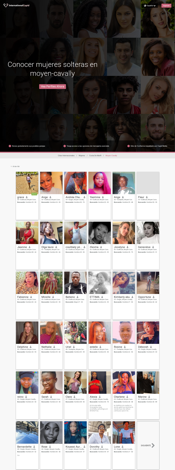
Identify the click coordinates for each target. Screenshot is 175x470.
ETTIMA (95, 296)
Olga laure (47, 247)
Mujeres (82, 155)
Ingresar (166, 6)
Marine (142, 396)
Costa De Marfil (95, 155)
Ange (44, 197)
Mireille (45, 296)
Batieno (70, 296)
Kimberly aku (122, 296)
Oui (18, 455)
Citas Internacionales (66, 155)
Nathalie (46, 346)
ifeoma (94, 247)
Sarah (44, 396)
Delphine (22, 346)
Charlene (119, 396)
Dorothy (94, 446)
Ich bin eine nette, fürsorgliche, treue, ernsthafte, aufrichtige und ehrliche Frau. (99, 408)
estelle (94, 346)
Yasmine (95, 197)
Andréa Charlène (74, 197)
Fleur (141, 197)
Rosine (118, 346)
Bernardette (24, 446)
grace (20, 197)
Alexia (93, 396)
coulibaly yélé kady (74, 247)
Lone (117, 446)
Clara (69, 396)
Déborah (143, 346)
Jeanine (22, 247)
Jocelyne (119, 247)
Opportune (144, 296)
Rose (44, 446)
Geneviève (144, 247)
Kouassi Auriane (74, 446)
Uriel (68, 346)
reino (20, 396)
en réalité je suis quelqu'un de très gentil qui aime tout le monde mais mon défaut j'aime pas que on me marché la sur (123, 408)
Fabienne (22, 296)
